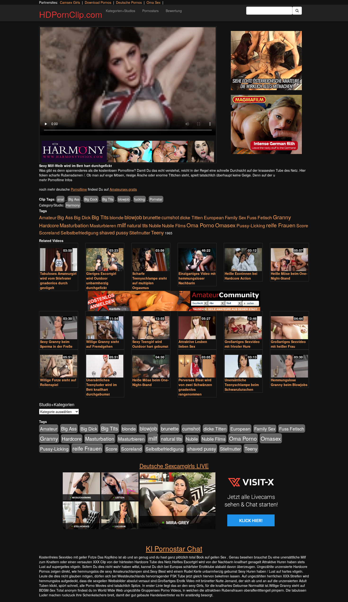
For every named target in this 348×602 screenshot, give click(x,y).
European (214, 217)
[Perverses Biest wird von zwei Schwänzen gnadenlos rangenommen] (197, 364)
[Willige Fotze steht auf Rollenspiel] (58, 364)
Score (302, 225)
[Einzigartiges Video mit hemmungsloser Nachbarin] (197, 257)
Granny (282, 217)
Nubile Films (174, 225)
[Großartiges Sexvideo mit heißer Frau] (289, 325)
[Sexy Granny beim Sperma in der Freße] (58, 325)
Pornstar (156, 199)
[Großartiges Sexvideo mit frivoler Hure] (243, 325)
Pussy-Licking (250, 225)
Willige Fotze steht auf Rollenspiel (58, 382)
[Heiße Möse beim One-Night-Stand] (289, 257)
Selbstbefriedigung (79, 232)
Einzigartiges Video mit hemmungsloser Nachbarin (197, 278)
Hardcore (49, 225)
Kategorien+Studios (120, 10)
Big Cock (91, 199)
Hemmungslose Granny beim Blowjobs (289, 382)
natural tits (137, 225)
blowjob (123, 199)
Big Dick (82, 217)
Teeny (157, 232)
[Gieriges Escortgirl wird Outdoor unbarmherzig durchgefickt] (104, 257)
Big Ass (74, 199)
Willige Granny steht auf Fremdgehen (102, 344)
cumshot (170, 217)
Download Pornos (98, 2)
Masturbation (74, 225)
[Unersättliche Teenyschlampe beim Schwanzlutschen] (243, 364)
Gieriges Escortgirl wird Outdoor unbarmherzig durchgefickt (101, 280)
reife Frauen (280, 225)
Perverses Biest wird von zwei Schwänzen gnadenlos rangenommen (195, 387)
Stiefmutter (139, 232)
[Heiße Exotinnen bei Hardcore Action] (243, 257)
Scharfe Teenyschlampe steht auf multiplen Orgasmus (149, 280)
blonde (117, 217)
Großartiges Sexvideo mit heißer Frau (288, 344)
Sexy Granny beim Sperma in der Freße (56, 344)
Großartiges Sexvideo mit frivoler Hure (242, 344)
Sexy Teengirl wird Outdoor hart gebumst (150, 344)
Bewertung (174, 10)
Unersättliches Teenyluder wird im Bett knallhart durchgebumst (101, 387)
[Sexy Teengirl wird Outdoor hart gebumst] (151, 325)
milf (121, 225)
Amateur (47, 217)
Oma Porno (200, 225)
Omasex (225, 225)
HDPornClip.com (70, 14)
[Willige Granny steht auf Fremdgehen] (104, 325)
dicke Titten (191, 217)
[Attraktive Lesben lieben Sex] (197, 325)
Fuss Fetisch (259, 217)
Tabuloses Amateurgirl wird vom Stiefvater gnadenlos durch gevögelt (58, 280)
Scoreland (49, 232)
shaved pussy (113, 232)
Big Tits (107, 199)
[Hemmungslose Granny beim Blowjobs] (289, 364)
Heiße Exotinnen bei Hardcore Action (241, 276)
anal (60, 199)
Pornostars (150, 10)
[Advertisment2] (266, 124)
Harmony (73, 205)
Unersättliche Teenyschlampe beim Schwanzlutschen (242, 385)
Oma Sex (154, 2)
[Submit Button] (297, 11)
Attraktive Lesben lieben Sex (192, 344)
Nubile (155, 225)
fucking (139, 199)
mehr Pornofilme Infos (55, 179)
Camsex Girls (70, 2)
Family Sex (235, 217)
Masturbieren (103, 225)
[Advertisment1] (266, 60)
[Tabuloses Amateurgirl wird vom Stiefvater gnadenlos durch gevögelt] (58, 257)
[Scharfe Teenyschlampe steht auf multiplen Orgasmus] (151, 257)
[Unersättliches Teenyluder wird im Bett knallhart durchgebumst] (104, 364)
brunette (152, 217)
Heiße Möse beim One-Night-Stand (289, 276)
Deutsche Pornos (129, 2)
